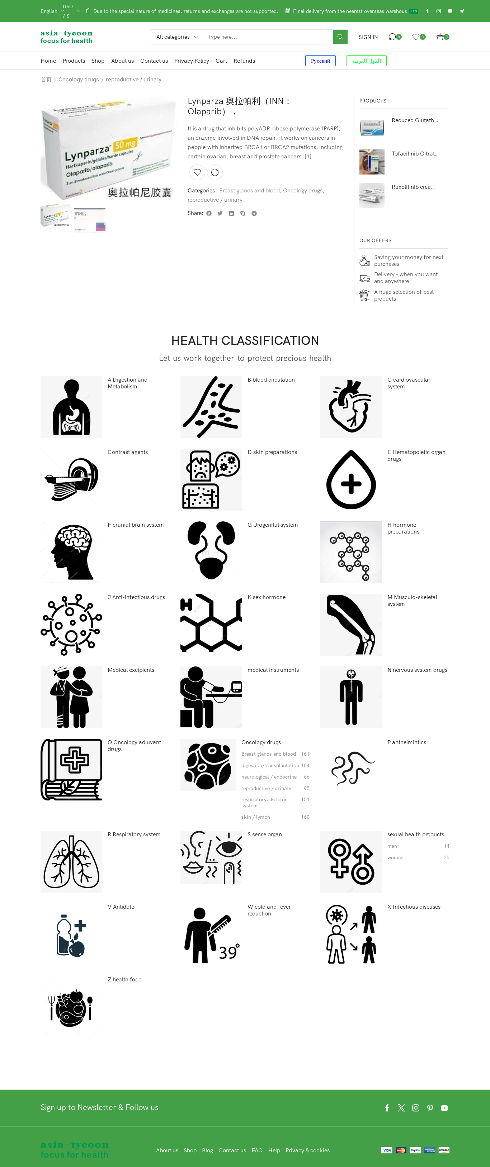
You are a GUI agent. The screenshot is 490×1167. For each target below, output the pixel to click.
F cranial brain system (136, 524)
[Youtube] (450, 11)
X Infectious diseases (413, 906)
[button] (368, 37)
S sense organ (265, 834)
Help (274, 1150)
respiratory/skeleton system (275, 803)
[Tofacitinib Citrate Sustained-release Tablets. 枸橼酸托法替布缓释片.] (372, 161)
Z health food (125, 979)
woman (418, 858)
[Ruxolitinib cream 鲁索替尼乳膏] (372, 195)
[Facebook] (427, 11)
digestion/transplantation (275, 765)
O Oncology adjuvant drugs (134, 745)
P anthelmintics (406, 742)
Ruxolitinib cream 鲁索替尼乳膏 (415, 186)
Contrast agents (128, 452)
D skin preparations (272, 452)
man (418, 846)
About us (167, 1150)
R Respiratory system (134, 834)
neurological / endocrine (275, 777)
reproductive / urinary (133, 79)
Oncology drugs (78, 79)
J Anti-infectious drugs (136, 597)
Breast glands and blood (249, 190)
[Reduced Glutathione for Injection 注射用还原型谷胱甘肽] (372, 128)
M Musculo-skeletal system (412, 600)
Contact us (232, 1150)
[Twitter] (401, 1107)
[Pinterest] (430, 1107)
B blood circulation (271, 379)
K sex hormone (267, 597)
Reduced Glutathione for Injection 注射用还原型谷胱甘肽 (415, 120)
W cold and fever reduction (269, 910)
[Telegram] (462, 11)
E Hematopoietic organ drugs (416, 455)
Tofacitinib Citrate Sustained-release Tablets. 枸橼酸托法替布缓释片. (415, 153)
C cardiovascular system (408, 383)
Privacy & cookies (308, 1150)
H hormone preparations (403, 528)
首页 (46, 79)
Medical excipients (131, 669)
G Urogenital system (273, 524)
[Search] (340, 37)
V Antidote (121, 906)
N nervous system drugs (417, 669)
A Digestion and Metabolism (127, 383)
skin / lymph (275, 817)
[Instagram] (439, 11)
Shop (190, 1150)
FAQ (257, 1150)
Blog (207, 1150)
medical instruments (273, 669)
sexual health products (415, 834)
